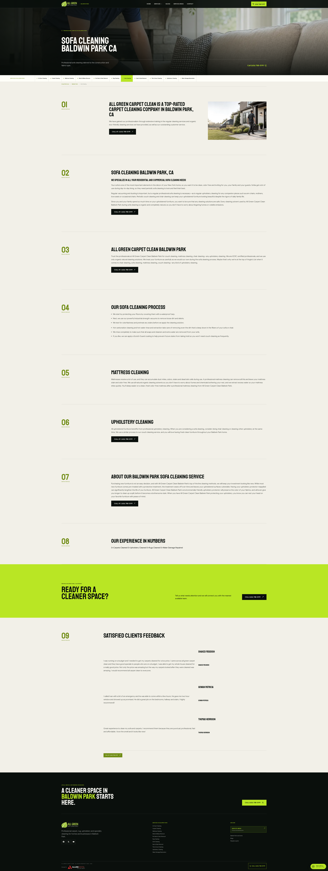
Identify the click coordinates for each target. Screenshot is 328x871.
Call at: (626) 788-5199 (121, 132)
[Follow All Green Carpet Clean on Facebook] (64, 842)
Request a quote (234, 841)
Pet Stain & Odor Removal (101, 78)
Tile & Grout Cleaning (156, 78)
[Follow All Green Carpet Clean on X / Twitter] (68, 842)
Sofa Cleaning (127, 78)
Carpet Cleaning (55, 78)
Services (157, 4)
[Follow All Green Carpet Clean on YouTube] (73, 842)
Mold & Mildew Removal (83, 78)
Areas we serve (65, 84)
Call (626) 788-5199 (255, 65)
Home (149, 4)
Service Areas (179, 4)
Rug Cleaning (115, 78)
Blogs (168, 4)
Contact (190, 4)
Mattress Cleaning (68, 78)
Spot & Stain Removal (140, 78)
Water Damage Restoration (187, 78)
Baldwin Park (75, 84)
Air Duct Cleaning (42, 78)
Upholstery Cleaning (171, 78)
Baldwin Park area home (236, 835)
